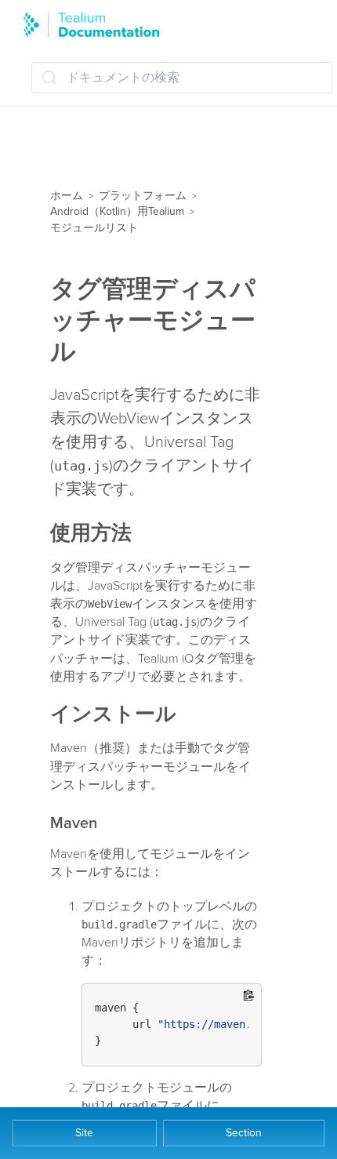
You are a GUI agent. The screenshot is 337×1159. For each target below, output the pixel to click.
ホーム (66, 195)
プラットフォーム (143, 195)
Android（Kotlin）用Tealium (117, 211)
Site (84, 1132)
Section (244, 1132)
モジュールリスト (94, 227)
